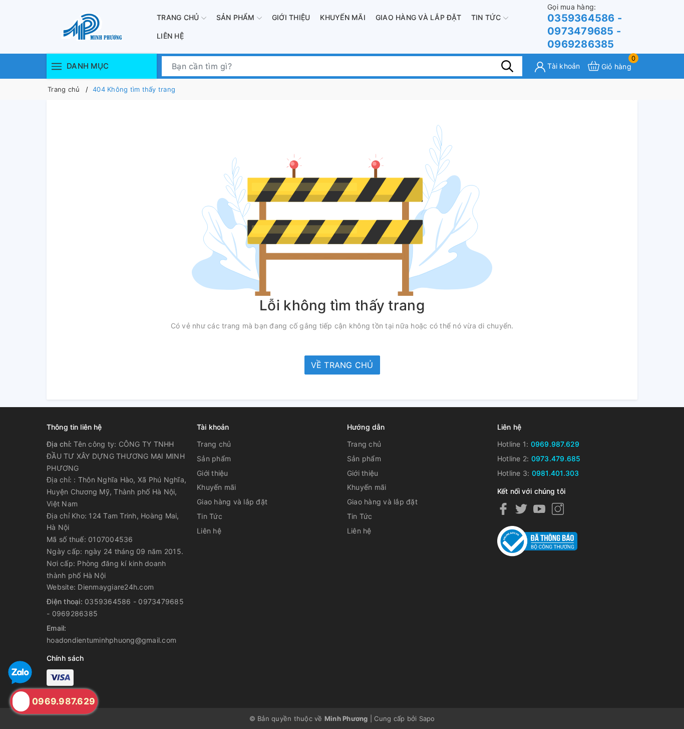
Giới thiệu (291, 17)
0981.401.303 (555, 473)
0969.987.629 (555, 444)
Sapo (427, 718)
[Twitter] (521, 508)
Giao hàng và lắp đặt (418, 17)
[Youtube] (539, 508)
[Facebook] (503, 508)
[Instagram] (558, 508)
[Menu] (57, 66)
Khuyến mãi (343, 17)
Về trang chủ (342, 365)
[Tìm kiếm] (507, 65)
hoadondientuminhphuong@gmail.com (111, 640)
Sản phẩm (236, 17)
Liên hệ (170, 36)
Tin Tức (487, 17)
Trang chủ (179, 17)
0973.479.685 (556, 458)
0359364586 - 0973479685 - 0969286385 (584, 26)
